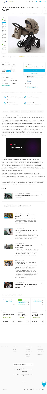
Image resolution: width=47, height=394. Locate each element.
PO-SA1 (3, 64)
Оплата (40, 111)
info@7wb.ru (24, 371)
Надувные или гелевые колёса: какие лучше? (17, 206)
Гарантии (28, 354)
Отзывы (24, 111)
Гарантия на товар (40, 352)
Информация (29, 346)
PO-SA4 (13, 69)
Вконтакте (22, 382)
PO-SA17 (4, 66)
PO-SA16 (13, 64)
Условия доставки (29, 352)
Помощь (39, 346)
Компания (5, 346)
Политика (28, 357)
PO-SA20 (13, 66)
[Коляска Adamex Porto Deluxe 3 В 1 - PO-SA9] (26, 34)
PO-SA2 (8, 66)
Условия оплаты (29, 351)
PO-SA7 (3, 71)
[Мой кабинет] (32, 2)
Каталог (15, 346)
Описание (5, 111)
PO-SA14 (8, 64)
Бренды (14, 351)
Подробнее (29, 81)
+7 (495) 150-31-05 (20, 369)
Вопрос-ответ (39, 354)
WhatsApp (25, 382)
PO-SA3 (8, 69)
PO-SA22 (4, 69)
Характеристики (15, 111)
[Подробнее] (42, 194)
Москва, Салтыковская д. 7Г (32, 87)
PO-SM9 (13, 71)
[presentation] (2, 311)
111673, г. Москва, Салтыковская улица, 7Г (24, 375)
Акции (14, 349)
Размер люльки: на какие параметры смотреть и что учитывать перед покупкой (26, 286)
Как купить (32, 111)
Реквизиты (28, 356)
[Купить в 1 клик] (14, 305)
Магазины (28, 349)
